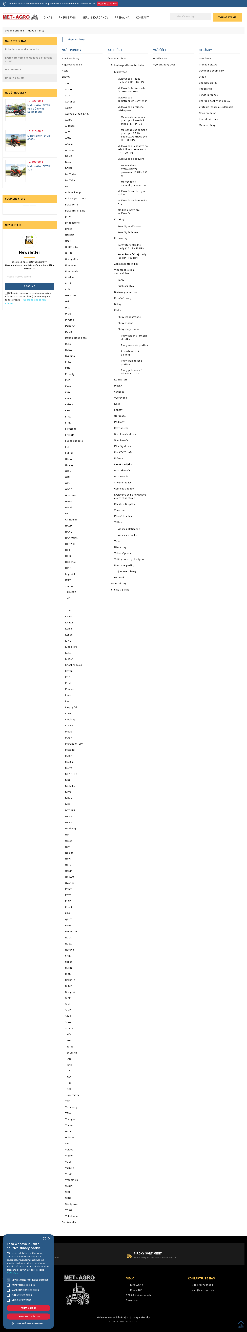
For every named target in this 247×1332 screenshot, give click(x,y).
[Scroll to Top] (241, 1325)
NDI (67, 834)
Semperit (70, 992)
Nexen (69, 840)
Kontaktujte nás (208, 119)
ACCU (68, 89)
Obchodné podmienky (212, 70)
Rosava (69, 949)
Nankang (70, 828)
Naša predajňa (207, 113)
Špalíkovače (121, 440)
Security (70, 980)
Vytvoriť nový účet (164, 64)
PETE (68, 895)
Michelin (70, 786)
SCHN (68, 968)
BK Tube (70, 180)
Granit (69, 507)
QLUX (68, 919)
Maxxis (69, 762)
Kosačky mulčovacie (130, 226)
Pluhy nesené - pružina (134, 345)
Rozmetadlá (121, 476)
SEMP (68, 986)
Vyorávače (120, 397)
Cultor (69, 289)
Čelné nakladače (124, 488)
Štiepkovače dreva (125, 434)
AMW (68, 138)
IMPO (68, 580)
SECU (68, 974)
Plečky (118, 385)
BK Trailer (71, 174)
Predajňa (122, 17)
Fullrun (69, 453)
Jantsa (69, 586)
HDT (67, 550)
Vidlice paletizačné (129, 529)
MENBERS (71, 774)
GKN (68, 483)
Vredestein (71, 1180)
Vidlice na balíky (127, 535)
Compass (70, 265)
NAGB (68, 816)
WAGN (69, 1186)
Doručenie (205, 58)
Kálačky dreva (122, 446)
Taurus (69, 1046)
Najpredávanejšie (72, 64)
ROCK (68, 937)
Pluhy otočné (125, 323)
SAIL (68, 955)
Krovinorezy (121, 428)
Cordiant (70, 277)
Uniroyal (70, 1137)
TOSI (68, 1089)
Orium (68, 871)
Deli (67, 301)
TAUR (68, 1040)
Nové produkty (70, 58)
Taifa (68, 1034)
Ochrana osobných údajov (214, 101)
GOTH (68, 501)
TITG (68, 1083)
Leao (68, 695)
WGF (68, 1192)
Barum (69, 162)
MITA (68, 792)
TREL (68, 1101)
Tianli (68, 1064)
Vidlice (118, 522)
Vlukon (69, 1155)
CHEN (68, 253)
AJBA (68, 119)
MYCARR (70, 810)
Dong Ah (70, 325)
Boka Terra (71, 204)
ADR (67, 95)
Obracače (120, 416)
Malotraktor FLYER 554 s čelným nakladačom (38, 108)
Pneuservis (67, 17)
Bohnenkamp (73, 192)
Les (67, 701)
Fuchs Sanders (74, 441)
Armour (69, 150)
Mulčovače (120, 72)
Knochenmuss (73, 665)
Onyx (68, 858)
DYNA (68, 350)
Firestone (70, 428)
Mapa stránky (207, 125)
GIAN (68, 471)
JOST (68, 610)
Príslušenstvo (126, 286)
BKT (67, 186)
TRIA (68, 1113)
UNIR (68, 1131)
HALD (68, 525)
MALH (68, 737)
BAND (68, 156)
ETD (67, 368)
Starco (69, 1022)
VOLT (68, 1161)
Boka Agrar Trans (75, 198)
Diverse (69, 319)
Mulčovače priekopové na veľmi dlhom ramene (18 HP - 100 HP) (133, 149)
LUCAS (69, 725)
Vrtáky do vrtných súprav (129, 559)
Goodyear (71, 495)
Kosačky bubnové (128, 232)
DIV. (67, 307)
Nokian (69, 852)
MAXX (68, 756)
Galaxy (69, 465)
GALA (68, 459)
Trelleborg (71, 1107)
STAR (68, 1016)
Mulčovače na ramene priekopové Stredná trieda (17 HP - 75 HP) (134, 120)
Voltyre (69, 1167)
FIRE (68, 422)
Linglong (70, 719)
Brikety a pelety (15, 78)
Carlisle (69, 235)
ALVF (68, 132)
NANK (68, 822)
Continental (72, 271)
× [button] (49, 1238)
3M (67, 83)
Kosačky (119, 219)
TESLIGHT (71, 1052)
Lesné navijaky (123, 464)
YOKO (68, 1210)
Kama (68, 628)
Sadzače (119, 391)
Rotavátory (121, 238)
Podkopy (119, 422)
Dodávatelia (69, 1222)
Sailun (69, 961)
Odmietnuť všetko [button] (28, 1316)
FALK (68, 398)
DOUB (68, 331)
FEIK (68, 410)
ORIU (68, 865)
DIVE (68, 313)
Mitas (68, 798)
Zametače (120, 510)
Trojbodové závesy (125, 571)
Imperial (70, 574)
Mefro (68, 768)
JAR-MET (70, 592)
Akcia (65, 70)
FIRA (68, 416)
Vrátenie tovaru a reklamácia (216, 107)
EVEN (68, 380)
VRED (68, 1173)
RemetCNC (71, 931)
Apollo (69, 144)
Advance (70, 101)
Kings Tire (71, 646)
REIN (68, 925)
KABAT (69, 622)
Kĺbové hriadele (123, 516)
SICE (68, 998)
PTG (67, 913)
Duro (68, 344)
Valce (117, 541)
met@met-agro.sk (203, 1290)
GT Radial (71, 519)
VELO (68, 1143)
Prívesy (118, 458)
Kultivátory (121, 379)
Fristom (69, 434)
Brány (117, 304)
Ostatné (119, 577)
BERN (68, 168)
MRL (68, 804)
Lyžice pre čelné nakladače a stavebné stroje (28, 59)
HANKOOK (71, 537)
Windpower (71, 1204)
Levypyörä (71, 707)
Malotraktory (13, 69)
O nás (48, 17)
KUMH (69, 683)
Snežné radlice (123, 482)
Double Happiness (76, 338)
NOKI (68, 846)
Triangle (70, 1119)
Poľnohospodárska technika (22, 49)
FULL (68, 447)
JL (66, 604)
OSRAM (69, 877)
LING (68, 713)
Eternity (70, 374)
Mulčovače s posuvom (131, 158)
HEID (68, 556)
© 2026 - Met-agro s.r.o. (123, 1321)
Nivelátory (120, 547)
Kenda (69, 634)
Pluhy (117, 310)
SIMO (68, 1010)
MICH (68, 780)
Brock (68, 228)
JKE (67, 598)
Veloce (69, 1149)
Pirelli (68, 907)
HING (68, 568)
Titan (68, 1077)
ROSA (68, 943)
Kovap (69, 671)
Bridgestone (72, 222)
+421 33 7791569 (202, 1285)
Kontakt (142, 17)
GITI (67, 477)
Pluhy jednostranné (129, 317)
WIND (68, 1198)
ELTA (68, 362)
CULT (68, 283)
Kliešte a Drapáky (124, 504)
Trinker (69, 1125)
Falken (69, 404)
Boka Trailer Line (75, 210)
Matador (70, 749)
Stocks (69, 1028)
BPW (68, 216)
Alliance (70, 126)
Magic (68, 731)
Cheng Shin (72, 259)
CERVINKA (71, 247)
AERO (68, 107)
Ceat (68, 241)
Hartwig (70, 543)
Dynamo (70, 356)
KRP (67, 677)
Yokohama (71, 1216)
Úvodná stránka (117, 58)
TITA (68, 1071)
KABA (68, 616)
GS (67, 513)
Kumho (69, 689)
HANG (68, 531)
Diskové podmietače (126, 292)
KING (68, 640)
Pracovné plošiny (124, 565)
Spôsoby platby (208, 82)
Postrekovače (122, 470)
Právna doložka (208, 64)
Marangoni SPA (74, 743)
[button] (28, 1323)
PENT (68, 889)
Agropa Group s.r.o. (77, 113)
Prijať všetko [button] (28, 1308)
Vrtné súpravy (122, 553)
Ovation (70, 883)
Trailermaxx (72, 1095)
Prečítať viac (13, 1273)
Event (68, 386)
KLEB (68, 653)
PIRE (68, 901)
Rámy (121, 280)
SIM (67, 1004)
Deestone (70, 295)
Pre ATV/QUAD (123, 452)
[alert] (28, 1281)
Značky (66, 76)
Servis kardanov (95, 17)
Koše (117, 403)
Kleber (69, 659)
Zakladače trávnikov (126, 263)
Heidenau (70, 562)
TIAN (68, 1058)
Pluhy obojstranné (128, 329)
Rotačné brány (123, 298)
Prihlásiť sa (160, 58)
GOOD (68, 489)
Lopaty (118, 410)
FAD (67, 392)
